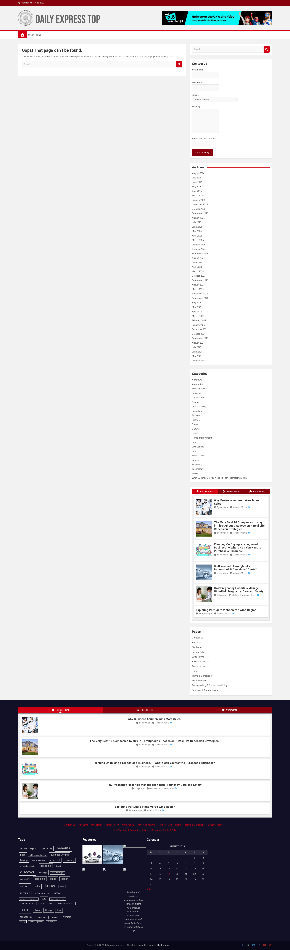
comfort (55, 860)
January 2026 (198, 200)
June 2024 (197, 262)
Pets (194, 451)
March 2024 (198, 271)
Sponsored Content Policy (205, 690)
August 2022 (198, 302)
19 (168, 874)
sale (44, 898)
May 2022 (196, 307)
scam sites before (26, 903)
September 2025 (200, 213)
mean (62, 887)
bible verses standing (38, 855)
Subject (195, 95)
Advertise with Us (200, 661)
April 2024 (197, 267)
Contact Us (197, 637)
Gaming (196, 429)
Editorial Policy (199, 680)
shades (41, 903)
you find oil (51, 922)
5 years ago (222, 507)
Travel (195, 473)
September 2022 (200, 298)
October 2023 (198, 275)
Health (195, 433)
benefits (63, 848)
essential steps (57, 873)
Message (196, 106)
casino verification (38, 861)
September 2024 (200, 253)
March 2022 (198, 316)
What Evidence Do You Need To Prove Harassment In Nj (219, 478)
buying (24, 860)
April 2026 (197, 191)
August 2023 (198, 284)
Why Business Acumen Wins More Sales (236, 502)
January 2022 (198, 325)
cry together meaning (27, 866)
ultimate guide (42, 917)
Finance (196, 420)
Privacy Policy (199, 652)
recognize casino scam (28, 899)
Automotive (198, 384)
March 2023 (198, 289)
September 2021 (200, 338)
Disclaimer (197, 647)
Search (179, 64)
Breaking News (199, 388)
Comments (258, 491)
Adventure (197, 379)
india (37, 886)
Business (196, 393)
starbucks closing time (65, 903)
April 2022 (197, 311)
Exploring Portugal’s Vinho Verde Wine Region (226, 610)
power (57, 893)
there (37, 910)
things (48, 910)
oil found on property (42, 893)
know (50, 885)
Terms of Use (199, 666)
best (22, 854)
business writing (60, 854)
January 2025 (198, 244)
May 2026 (196, 186)
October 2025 (198, 209)
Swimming (197, 464)
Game (195, 424)
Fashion (196, 415)
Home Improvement (202, 437)
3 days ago (222, 595)
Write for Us (198, 656)
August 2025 (198, 218)
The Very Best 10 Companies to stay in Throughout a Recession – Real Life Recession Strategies (239, 526)
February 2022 (199, 320)
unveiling (55, 917)
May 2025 (196, 231)
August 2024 (198, 258)
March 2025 (198, 240)
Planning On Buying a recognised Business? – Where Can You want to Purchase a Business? (237, 547)
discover (27, 872)
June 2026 (197, 182)
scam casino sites (57, 899)
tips (59, 910)
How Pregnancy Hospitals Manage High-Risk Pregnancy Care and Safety (239, 589)
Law (194, 442)
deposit (58, 866)
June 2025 (197, 226)
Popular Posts (207, 491)
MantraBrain (163, 945)
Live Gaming (198, 446)
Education (197, 411)
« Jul (149, 889)
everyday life (25, 879)
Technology (197, 469)
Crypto (195, 402)
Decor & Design (199, 406)
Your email (197, 82)
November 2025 (200, 204)
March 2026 (198, 195)
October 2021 (198, 334)
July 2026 (196, 177)
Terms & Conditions (202, 675)
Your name (197, 69)
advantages (28, 848)
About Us (196, 642)
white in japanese (36, 922)
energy (43, 872)
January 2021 (198, 360)
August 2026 (198, 173)
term (25, 909)
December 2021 (200, 329)
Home (195, 671)
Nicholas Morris (240, 507)
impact (25, 886)
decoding (45, 865)
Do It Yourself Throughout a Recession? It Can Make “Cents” (235, 567)
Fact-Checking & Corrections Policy (209, 685)
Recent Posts (233, 491)
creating (69, 860)
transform (26, 916)
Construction (198, 397)
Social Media (198, 455)
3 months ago (205, 613)
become (46, 848)
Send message (202, 152)
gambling (39, 878)
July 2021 (196, 347)
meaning (25, 893)
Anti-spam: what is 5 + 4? (204, 138)
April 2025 (197, 235)
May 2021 (196, 356)
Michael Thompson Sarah (244, 595)
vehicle (67, 916)
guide (53, 878)
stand (50, 903)
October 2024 (198, 249)
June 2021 (197, 351)
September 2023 (200, 280)
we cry (22, 922)
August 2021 (198, 342)
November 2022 (200, 293)
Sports (195, 460)
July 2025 (196, 222)
